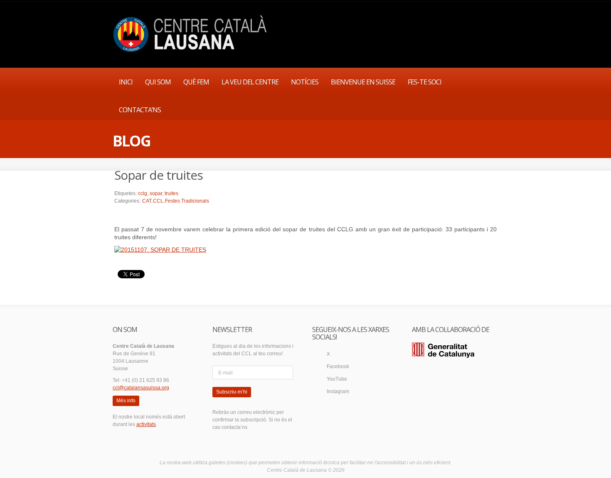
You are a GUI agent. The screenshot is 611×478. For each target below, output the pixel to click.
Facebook (338, 366)
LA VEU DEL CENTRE (250, 82)
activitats (146, 424)
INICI (126, 82)
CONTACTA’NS (140, 109)
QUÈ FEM (196, 82)
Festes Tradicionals (187, 201)
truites (171, 193)
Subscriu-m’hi (231, 392)
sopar (156, 193)
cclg (142, 193)
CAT (146, 201)
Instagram (338, 391)
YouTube (337, 379)
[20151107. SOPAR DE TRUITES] (160, 249)
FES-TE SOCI (424, 82)
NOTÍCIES (304, 82)
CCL (158, 201)
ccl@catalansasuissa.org (141, 388)
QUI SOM (158, 82)
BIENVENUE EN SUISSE (363, 82)
